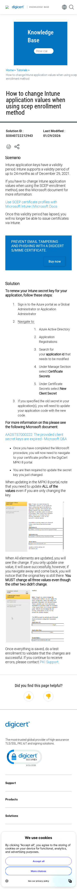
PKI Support (49, 662)
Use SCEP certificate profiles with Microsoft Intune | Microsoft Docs (31, 204)
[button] (24, 757)
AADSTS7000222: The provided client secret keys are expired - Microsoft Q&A (36, 436)
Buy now (55, 261)
